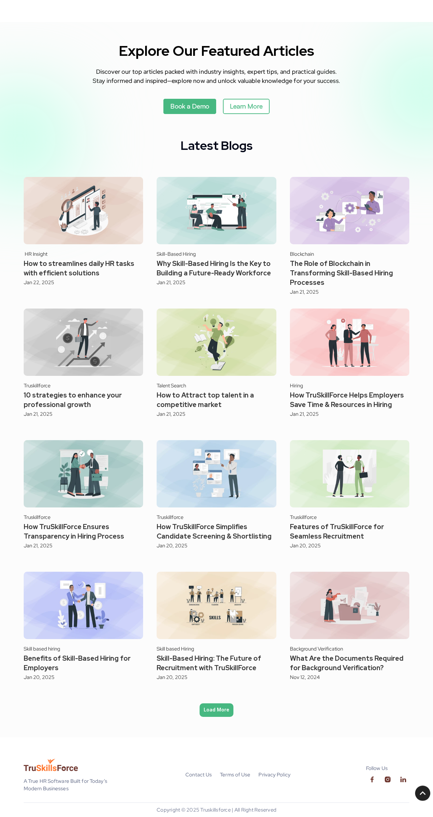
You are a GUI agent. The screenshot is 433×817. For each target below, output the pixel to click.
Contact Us (198, 774)
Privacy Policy (274, 774)
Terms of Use (235, 774)
